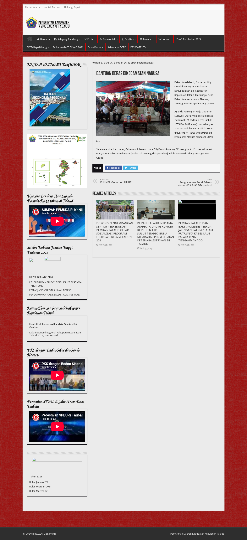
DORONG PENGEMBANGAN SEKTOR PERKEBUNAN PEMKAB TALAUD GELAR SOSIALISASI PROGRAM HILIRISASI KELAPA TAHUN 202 (114, 231)
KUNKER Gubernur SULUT (116, 181)
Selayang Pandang (68, 39)
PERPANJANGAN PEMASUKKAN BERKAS (50, 290)
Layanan (147, 39)
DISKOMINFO (138, 47)
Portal (30, 39)
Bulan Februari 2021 (40, 486)
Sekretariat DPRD (116, 47)
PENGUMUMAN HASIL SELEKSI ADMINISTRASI (54, 294)
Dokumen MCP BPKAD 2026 (68, 47)
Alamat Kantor (32, 7)
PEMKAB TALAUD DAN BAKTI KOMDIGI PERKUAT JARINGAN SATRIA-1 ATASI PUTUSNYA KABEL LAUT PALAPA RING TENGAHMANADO (195, 231)
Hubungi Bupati (72, 7)
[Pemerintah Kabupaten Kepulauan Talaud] (48, 21)
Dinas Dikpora (95, 47)
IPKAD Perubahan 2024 (188, 39)
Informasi (163, 39)
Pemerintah (109, 39)
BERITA (108, 62)
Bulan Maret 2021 (39, 491)
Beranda (45, 39)
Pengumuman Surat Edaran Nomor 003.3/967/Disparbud (195, 182)
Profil (90, 39)
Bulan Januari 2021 (39, 482)
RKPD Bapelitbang (37, 47)
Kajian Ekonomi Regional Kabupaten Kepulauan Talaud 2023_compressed (55, 334)
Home (98, 62)
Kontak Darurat (52, 7)
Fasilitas (129, 39)
